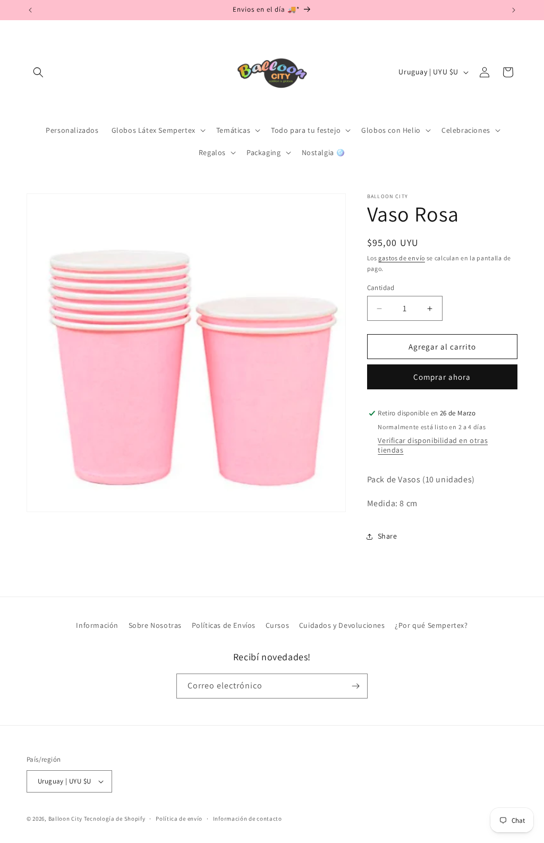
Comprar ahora (442, 377)
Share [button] (387, 536)
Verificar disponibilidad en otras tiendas (433, 445)
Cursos (278, 625)
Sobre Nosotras (155, 625)
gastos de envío (401, 258)
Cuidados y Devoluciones (342, 625)
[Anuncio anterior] (30, 10)
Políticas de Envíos (224, 625)
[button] (38, 72)
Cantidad (381, 287)
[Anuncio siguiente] (513, 10)
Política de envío (179, 818)
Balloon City (65, 818)
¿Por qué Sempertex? (431, 625)
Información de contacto (247, 818)
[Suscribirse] (355, 686)
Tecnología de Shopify (115, 818)
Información (97, 625)
